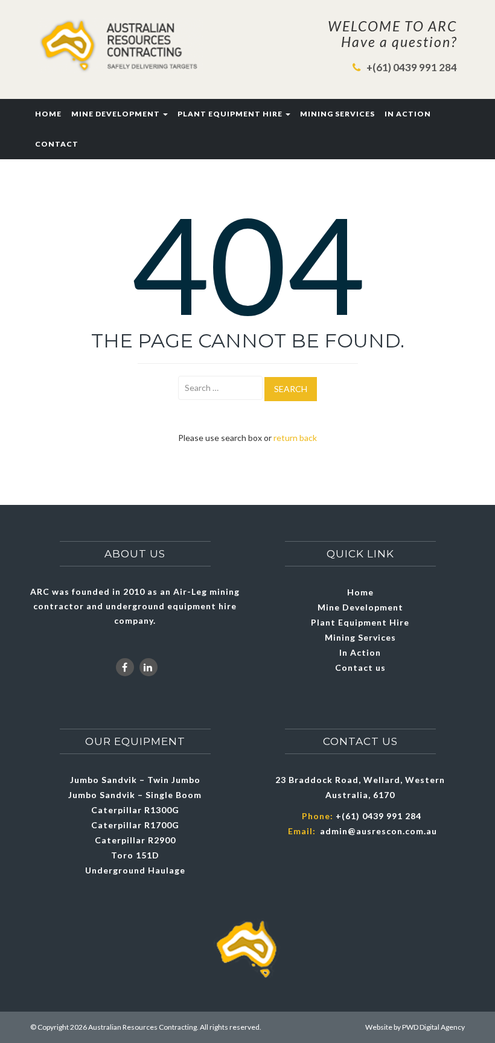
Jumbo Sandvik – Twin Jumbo (135, 780)
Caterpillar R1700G (135, 825)
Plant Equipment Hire (230, 113)
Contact (56, 143)
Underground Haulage (135, 870)
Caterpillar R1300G (135, 810)
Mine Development (116, 113)
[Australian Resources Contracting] (120, 45)
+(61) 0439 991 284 (411, 67)
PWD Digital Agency (433, 1027)
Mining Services (337, 113)
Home (48, 113)
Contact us (360, 667)
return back (295, 438)
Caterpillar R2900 (135, 840)
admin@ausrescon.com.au (378, 831)
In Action (408, 113)
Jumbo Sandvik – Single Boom (135, 795)
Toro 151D (135, 855)
